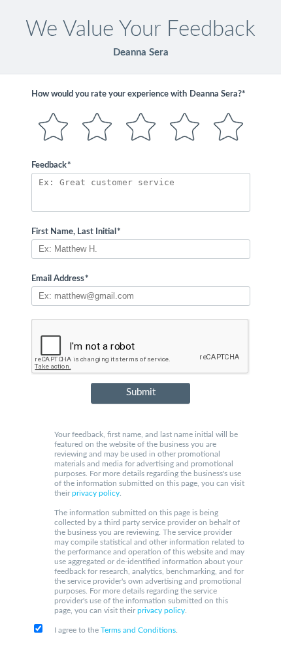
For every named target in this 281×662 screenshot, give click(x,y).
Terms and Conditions (138, 630)
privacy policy (96, 493)
